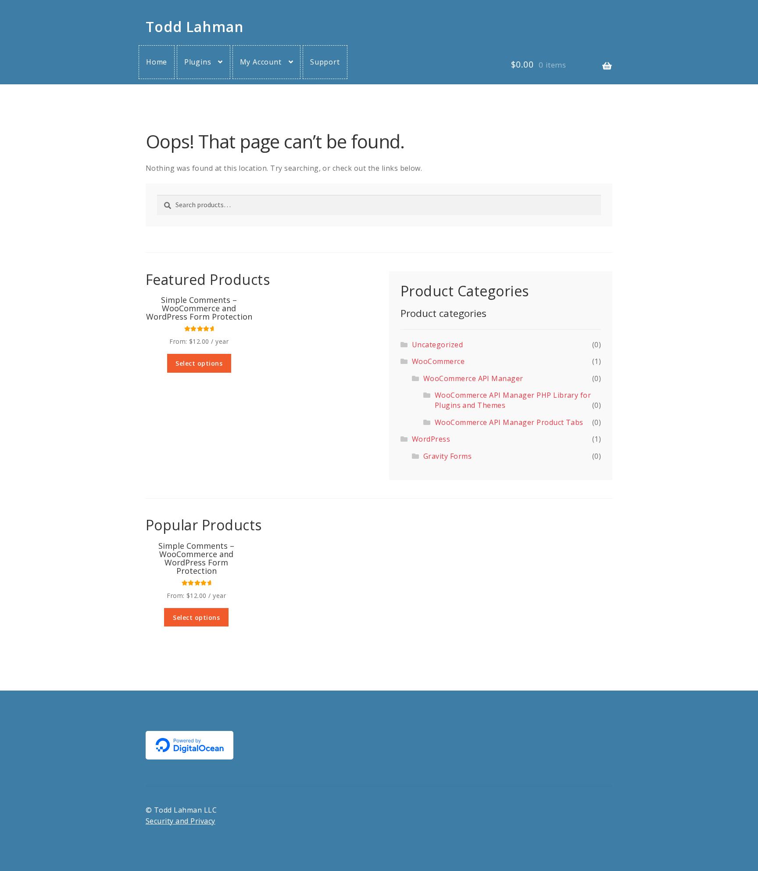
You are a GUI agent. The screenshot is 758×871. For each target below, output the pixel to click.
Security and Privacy (180, 821)
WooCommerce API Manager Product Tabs (509, 422)
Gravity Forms (447, 456)
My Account (261, 62)
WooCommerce (438, 361)
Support (325, 62)
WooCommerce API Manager (473, 378)
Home (156, 62)
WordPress (431, 439)
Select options (198, 363)
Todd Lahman (195, 26)
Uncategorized (437, 344)
